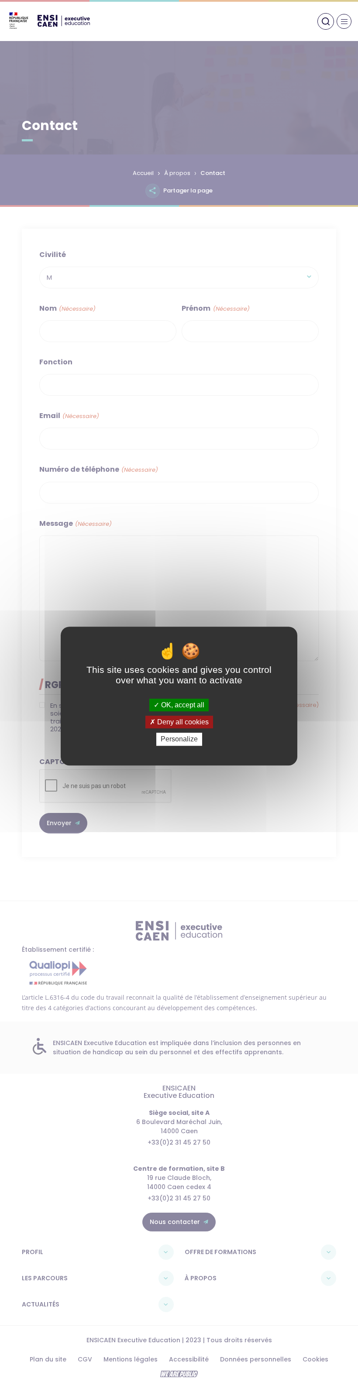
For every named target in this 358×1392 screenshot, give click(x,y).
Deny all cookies (182, 722)
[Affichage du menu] (344, 21)
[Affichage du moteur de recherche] (325, 21)
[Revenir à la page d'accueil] (64, 24)
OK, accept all (181, 705)
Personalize (179, 739)
